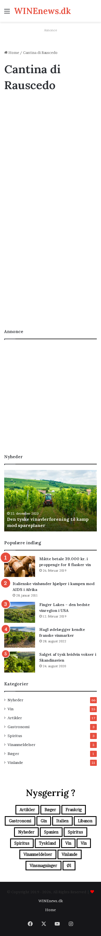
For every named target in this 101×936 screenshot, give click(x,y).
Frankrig (74, 809)
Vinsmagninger (43, 865)
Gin (44, 820)
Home (13, 52)
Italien (62, 820)
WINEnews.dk (50, 901)
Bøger (13, 753)
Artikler (15, 718)
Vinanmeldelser (21, 744)
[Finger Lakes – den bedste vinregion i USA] (19, 612)
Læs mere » (21, 303)
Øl (69, 865)
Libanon (85, 820)
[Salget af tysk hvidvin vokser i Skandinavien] (19, 662)
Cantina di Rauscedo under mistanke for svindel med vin (40, 202)
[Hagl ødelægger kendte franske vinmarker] (19, 637)
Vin (10, 105)
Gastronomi (18, 726)
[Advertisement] (50, 149)
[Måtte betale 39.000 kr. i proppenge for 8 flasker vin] (19, 566)
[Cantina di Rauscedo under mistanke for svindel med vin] (50, 254)
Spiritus (15, 735)
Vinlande (15, 762)
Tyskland (47, 843)
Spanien (51, 832)
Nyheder (15, 700)
